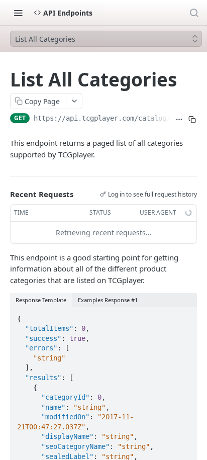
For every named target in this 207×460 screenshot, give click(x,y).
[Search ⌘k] (194, 13)
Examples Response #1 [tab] (108, 300)
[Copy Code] (185, 316)
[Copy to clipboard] (192, 119)
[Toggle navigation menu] (18, 13)
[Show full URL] (179, 119)
